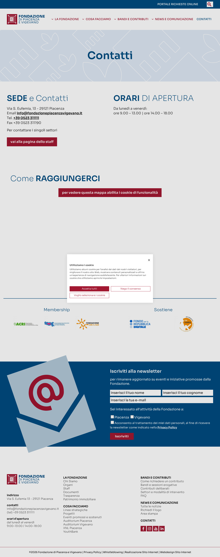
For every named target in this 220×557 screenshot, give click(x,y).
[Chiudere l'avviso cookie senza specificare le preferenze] (149, 260)
